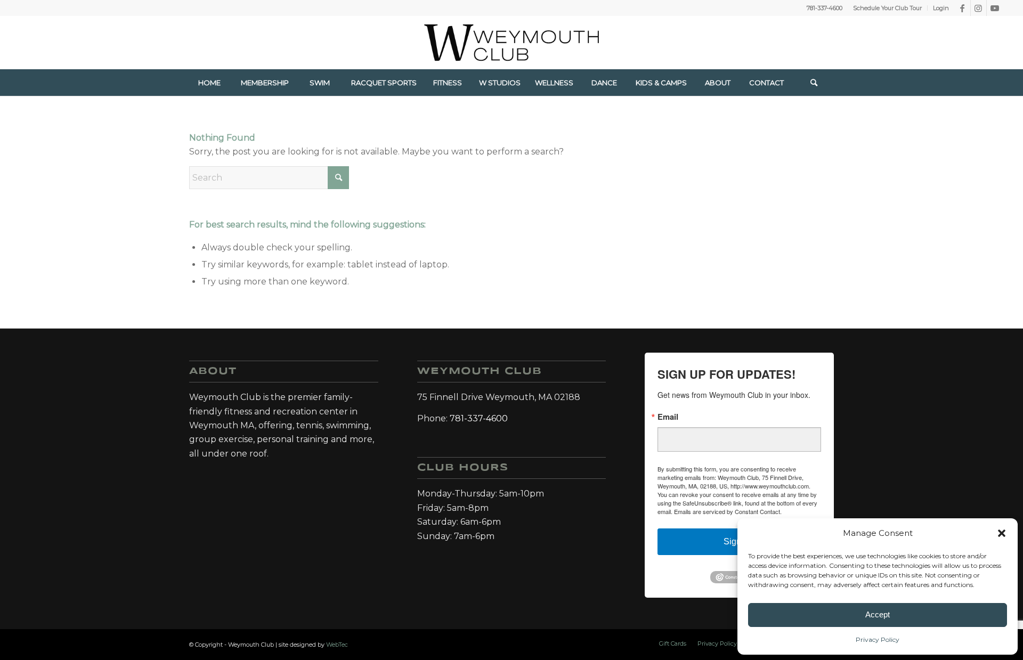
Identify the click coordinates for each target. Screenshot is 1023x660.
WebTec (337, 644)
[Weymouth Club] (511, 42)
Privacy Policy (877, 639)
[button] (1001, 533)
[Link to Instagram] (978, 8)
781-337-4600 (824, 8)
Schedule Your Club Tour (887, 8)
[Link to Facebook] (962, 8)
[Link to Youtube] (995, 8)
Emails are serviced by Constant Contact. (728, 511)
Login (941, 8)
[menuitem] (888, 8)
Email (667, 417)
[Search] (814, 82)
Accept (877, 614)
